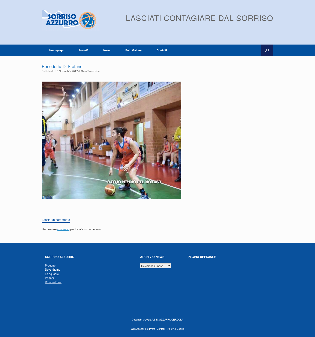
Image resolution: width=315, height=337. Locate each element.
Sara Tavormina (90, 71)
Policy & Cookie (175, 328)
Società (83, 50)
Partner (49, 278)
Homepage (56, 50)
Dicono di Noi (53, 282)
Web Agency (137, 328)
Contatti (162, 50)
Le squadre (52, 274)
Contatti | (161, 328)
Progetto (50, 265)
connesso (63, 229)
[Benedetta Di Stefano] (111, 198)
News (106, 50)
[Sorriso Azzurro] (71, 20)
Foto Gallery (133, 50)
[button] (267, 50)
